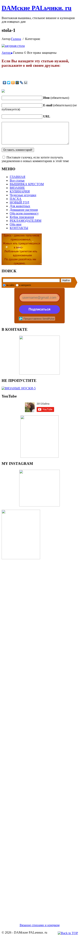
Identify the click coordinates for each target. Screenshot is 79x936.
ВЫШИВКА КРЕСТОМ (27, 184)
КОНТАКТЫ (19, 228)
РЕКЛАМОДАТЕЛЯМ (25, 220)
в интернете (25, 285)
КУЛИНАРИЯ (20, 191)
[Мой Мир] (17, 82)
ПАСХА (15, 198)
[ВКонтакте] (4, 82)
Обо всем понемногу (24, 213)
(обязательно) (56, 97)
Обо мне (15, 224)
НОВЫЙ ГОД (19, 202)
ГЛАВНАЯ (17, 177)
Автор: (6, 52)
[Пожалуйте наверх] (68, 933)
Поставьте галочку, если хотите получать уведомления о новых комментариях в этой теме (35, 159)
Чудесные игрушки (23, 195)
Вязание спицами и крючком (40, 925)
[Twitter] (9, 82)
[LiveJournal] (21, 82)
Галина (16, 39)
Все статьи (17, 180)
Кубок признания (22, 217)
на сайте (10, 285)
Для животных (20, 206)
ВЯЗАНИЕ (17, 188)
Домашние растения (24, 209)
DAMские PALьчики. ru (37, 8)
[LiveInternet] (26, 82)
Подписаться (39, 309)
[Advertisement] (39, 736)
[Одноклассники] (13, 82)
